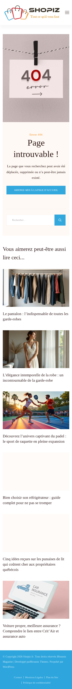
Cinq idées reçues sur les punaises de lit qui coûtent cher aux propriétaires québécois (33, 564)
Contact (18, 677)
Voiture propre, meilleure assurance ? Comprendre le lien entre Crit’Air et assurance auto (31, 631)
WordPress (8, 667)
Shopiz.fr (28, 656)
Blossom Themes (39, 661)
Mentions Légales (34, 677)
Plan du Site (52, 677)
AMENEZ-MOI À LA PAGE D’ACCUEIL (36, 190)
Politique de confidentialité (37, 682)
